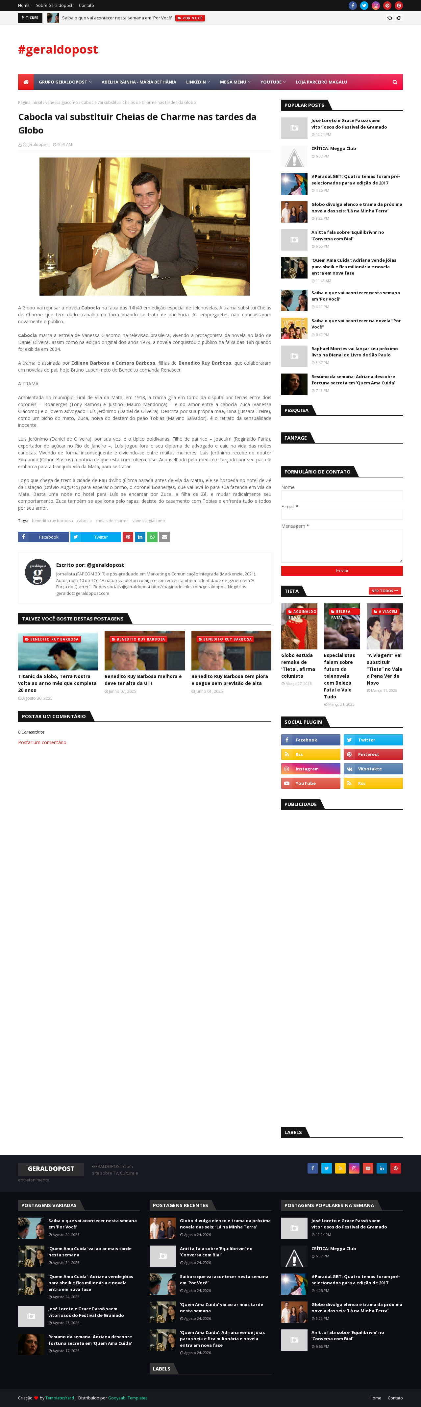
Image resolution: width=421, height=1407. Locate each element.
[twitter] (364, 5)
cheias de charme (112, 520)
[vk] (373, 768)
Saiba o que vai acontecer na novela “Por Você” (356, 324)
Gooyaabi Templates (127, 1398)
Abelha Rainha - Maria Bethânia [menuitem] (139, 82)
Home (24, 5)
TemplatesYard (59, 1398)
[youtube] (310, 783)
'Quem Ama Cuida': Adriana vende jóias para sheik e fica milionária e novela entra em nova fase (353, 266)
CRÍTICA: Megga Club (333, 148)
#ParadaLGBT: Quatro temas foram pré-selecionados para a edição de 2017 (355, 179)
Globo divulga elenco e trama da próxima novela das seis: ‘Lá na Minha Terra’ (356, 207)
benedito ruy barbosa (52, 520)
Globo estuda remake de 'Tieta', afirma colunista (298, 665)
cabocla (84, 520)
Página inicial (30, 102)
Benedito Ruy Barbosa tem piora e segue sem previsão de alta (229, 679)
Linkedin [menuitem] (196, 82)
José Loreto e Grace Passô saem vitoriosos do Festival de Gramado (349, 123)
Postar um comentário (42, 742)
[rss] (310, 754)
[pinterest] (387, 5)
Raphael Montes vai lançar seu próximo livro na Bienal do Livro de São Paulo (354, 352)
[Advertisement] (330, 915)
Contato (86, 5)
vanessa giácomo (61, 102)
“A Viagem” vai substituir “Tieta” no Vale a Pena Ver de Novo (384, 669)
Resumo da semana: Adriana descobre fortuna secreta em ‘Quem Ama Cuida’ (353, 380)
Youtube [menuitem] (271, 82)
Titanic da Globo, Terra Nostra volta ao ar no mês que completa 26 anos (57, 683)
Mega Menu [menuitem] (233, 82)
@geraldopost (36, 144)
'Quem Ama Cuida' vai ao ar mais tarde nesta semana (90, 1252)
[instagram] (376, 5)
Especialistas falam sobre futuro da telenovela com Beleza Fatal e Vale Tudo (339, 676)
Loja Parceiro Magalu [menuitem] (321, 82)
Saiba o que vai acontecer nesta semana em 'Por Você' (117, 18)
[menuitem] (26, 82)
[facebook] (353, 5)
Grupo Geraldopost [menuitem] (63, 82)
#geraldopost (58, 49)
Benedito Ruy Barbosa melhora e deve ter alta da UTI (143, 679)
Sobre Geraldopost (54, 5)
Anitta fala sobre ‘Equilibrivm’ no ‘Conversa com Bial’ (347, 235)
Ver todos (382, 590)
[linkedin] (382, 1168)
